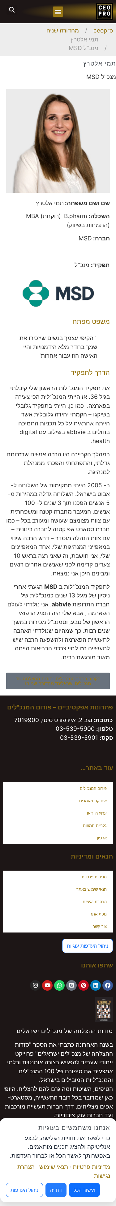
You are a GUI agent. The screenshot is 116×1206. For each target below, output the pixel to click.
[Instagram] (35, 985)
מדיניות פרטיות (94, 876)
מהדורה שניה (62, 30)
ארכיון (102, 837)
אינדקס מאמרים (93, 800)
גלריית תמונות (95, 825)
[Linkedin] (95, 985)
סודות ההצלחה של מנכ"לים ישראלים (65, 1031)
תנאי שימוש (53, 1166)
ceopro (103, 30)
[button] (58, 11)
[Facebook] (107, 985)
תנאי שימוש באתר (91, 889)
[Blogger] (71, 985)
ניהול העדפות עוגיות (87, 946)
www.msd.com (75, 251)
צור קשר (100, 926)
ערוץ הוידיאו (97, 813)
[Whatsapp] (59, 985)
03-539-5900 (75, 728)
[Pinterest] (83, 985)
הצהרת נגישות (95, 901)
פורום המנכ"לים (93, 788)
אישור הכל (84, 1190)
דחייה (56, 1190)
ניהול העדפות (24, 1190)
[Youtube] (47, 985)
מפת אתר (98, 913)
